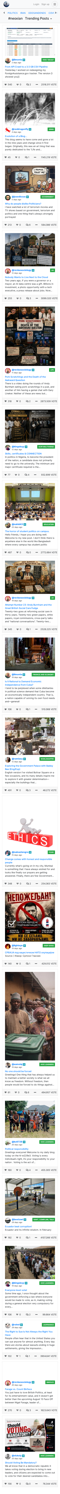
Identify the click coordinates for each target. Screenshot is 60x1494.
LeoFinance (48, 1325)
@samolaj (17, 1064)
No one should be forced (18, 1071)
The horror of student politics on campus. (27, 531)
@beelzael (18, 1219)
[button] (54, 4)
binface (50, 1382)
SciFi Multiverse (46, 447)
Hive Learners (47, 1064)
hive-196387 (48, 60)
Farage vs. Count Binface (18, 1389)
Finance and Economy (43, 675)
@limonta (17, 59)
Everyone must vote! (16, 1290)
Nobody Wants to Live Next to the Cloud (26, 277)
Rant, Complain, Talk (44, 1220)
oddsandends (37, 13)
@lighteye (17, 945)
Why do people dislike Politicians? (23, 203)
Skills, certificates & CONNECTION (23, 453)
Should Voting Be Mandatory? (21, 1462)
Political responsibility (16, 1149)
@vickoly (17, 1455)
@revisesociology (22, 270)
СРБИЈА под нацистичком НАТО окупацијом (29, 952)
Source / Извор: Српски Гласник (23, 955)
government (48, 197)
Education (49, 524)
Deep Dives (49, 946)
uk (52, 270)
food (51, 852)
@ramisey (17, 758)
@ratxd (16, 1324)
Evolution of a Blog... (16, 136)
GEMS (51, 129)
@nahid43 (18, 524)
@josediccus (19, 196)
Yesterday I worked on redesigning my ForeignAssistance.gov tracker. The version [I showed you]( (28, 73)
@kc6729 (17, 1141)
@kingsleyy (18, 446)
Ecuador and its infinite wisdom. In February (28, 1229)
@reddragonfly (20, 129)
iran (23, 13)
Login (36, 4)
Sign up (45, 4)
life (52, 370)
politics (13, 13)
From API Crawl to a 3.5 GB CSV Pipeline (26, 66)
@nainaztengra (20, 852)
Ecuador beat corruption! (18, 1226)
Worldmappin (47, 759)
